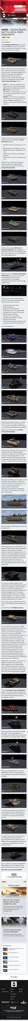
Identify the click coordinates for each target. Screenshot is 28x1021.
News (4, 29)
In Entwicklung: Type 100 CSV (14, 965)
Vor (8, 37)
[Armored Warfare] (20, 9)
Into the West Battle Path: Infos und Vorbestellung (15, 949)
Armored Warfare (14, 984)
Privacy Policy (18, 1017)
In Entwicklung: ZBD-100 (13, 969)
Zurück (4, 37)
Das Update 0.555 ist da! (13, 952)
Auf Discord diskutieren (15, 877)
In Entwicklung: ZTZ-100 (13, 961)
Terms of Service (12, 1017)
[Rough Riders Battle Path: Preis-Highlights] (23, 3)
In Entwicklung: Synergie (13, 956)
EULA (8, 1017)
